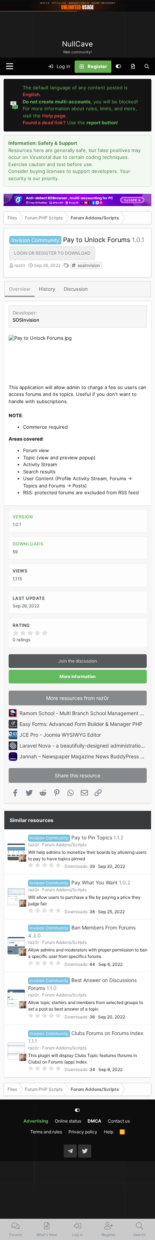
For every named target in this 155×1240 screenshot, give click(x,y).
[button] (9, 66)
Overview (19, 289)
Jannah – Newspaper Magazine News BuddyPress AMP (85, 756)
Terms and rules (46, 1131)
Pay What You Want (94, 882)
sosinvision (88, 265)
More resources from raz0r (77, 698)
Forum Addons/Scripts (64, 844)
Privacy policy (82, 1131)
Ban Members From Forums (103, 927)
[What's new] (132, 66)
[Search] (147, 66)
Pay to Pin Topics (91, 837)
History (47, 289)
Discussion (76, 289)
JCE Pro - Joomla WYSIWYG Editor (60, 735)
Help (108, 1131)
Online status (68, 1121)
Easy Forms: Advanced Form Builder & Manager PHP (80, 724)
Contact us (119, 1121)
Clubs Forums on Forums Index (107, 1033)
